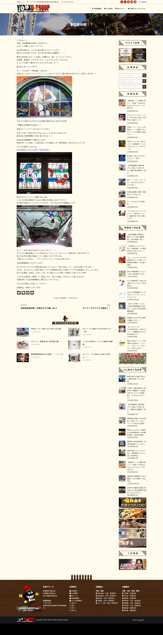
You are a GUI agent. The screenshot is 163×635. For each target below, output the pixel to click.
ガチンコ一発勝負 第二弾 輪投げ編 (45, 341)
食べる (73, 603)
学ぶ (73, 608)
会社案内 (74, 591)
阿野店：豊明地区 (129, 610)
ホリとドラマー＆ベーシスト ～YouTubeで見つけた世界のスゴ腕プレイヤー (136, 117)
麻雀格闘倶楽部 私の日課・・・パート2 (47, 354)
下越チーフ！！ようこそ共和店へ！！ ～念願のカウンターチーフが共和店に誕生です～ (136, 130)
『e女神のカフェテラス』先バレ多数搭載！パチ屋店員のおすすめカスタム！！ (136, 248)
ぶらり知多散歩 (76, 600)
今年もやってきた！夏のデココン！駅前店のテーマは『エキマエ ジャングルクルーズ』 (136, 145)
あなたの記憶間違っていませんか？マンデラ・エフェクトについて (136, 294)
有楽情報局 (75, 598)
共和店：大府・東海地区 (132, 600)
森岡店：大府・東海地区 (132, 603)
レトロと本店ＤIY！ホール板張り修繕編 (98, 343)
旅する (73, 610)
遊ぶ (73, 605)
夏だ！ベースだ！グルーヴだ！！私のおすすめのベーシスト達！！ (136, 182)
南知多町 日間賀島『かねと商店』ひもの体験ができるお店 (136, 478)
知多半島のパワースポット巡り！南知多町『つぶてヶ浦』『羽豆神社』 (136, 453)
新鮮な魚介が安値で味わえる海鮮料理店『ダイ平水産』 (136, 378)
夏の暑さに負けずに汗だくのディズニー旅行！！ (136, 157)
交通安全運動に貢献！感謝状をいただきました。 (136, 193)
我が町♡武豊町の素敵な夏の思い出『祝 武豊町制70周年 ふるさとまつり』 (136, 490)
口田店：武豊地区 (129, 593)
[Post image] (23, 332)
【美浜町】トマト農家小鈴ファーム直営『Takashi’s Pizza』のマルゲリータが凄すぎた (136, 104)
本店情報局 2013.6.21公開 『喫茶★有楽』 (33, 149)
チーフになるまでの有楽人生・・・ (136, 202)
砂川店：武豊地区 (129, 596)
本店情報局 (63, 298)
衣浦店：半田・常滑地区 (105, 600)
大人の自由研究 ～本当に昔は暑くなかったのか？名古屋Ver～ (136, 283)
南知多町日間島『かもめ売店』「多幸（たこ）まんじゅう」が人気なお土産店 (136, 420)
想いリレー (75, 596)
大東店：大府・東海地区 (132, 605)
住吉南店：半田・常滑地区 (106, 596)
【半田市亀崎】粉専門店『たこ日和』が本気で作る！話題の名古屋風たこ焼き (136, 169)
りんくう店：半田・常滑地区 (107, 603)
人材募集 (74, 593)
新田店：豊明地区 (129, 608)
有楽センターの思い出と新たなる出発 (46, 328)
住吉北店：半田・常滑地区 (106, 593)
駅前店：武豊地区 (129, 598)
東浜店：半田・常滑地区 (105, 598)
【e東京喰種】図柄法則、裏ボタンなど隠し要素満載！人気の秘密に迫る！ (136, 236)
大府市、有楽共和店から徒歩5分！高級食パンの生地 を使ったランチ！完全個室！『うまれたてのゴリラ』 (136, 393)
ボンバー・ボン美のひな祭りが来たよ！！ (97, 355)
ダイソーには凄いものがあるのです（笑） (97, 330)
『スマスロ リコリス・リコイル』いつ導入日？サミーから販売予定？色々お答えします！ (136, 214)
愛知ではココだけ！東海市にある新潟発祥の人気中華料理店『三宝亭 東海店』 (136, 432)
